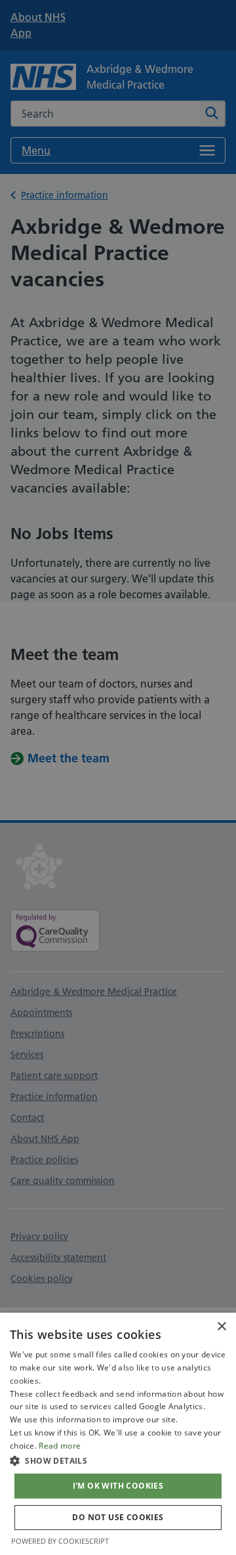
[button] (118, 1460)
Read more (60, 1445)
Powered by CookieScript (60, 1541)
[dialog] (118, 1434)
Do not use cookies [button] (117, 1517)
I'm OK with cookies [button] (118, 1485)
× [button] (221, 1327)
